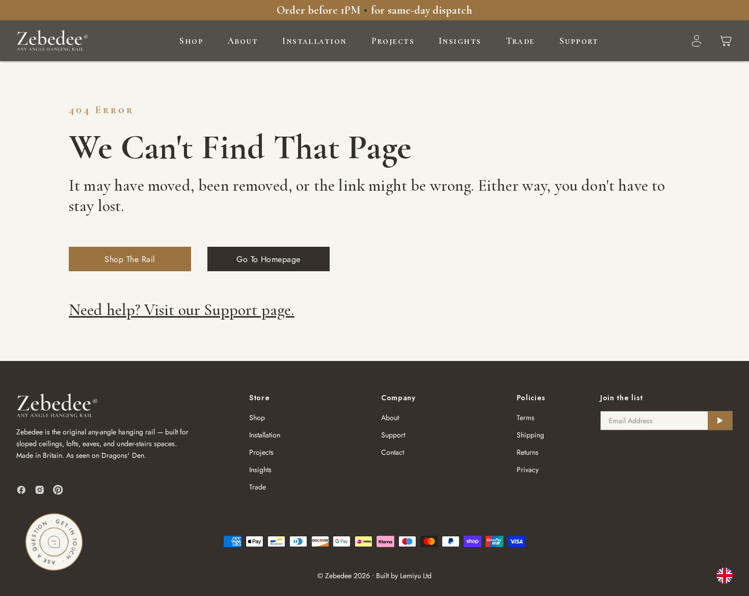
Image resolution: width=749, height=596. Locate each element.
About (243, 40)
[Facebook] (21, 490)
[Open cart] (726, 40)
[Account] (696, 40)
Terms (525, 417)
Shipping (530, 435)
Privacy (528, 469)
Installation (314, 40)
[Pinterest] (58, 490)
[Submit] (720, 420)
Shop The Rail (129, 259)
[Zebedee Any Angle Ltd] (52, 40)
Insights (460, 40)
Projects (393, 40)
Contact (392, 452)
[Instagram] (40, 490)
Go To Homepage (268, 259)
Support (579, 40)
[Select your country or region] (724, 575)
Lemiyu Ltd (416, 576)
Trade (520, 40)
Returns (528, 452)
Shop (191, 40)
